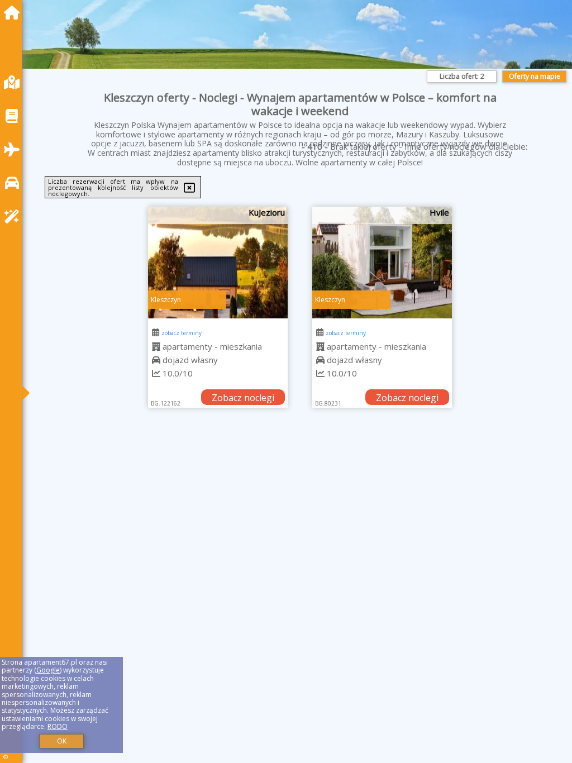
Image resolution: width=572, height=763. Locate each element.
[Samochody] (14, 183)
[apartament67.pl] (14, 13)
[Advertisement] (300, 513)
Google (48, 670)
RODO (57, 726)
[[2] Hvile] (382, 262)
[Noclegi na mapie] (14, 82)
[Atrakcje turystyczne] (14, 216)
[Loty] (14, 149)
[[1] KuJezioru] (218, 262)
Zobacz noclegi (243, 398)
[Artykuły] (14, 116)
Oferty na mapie (534, 76)
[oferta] (156, 346)
